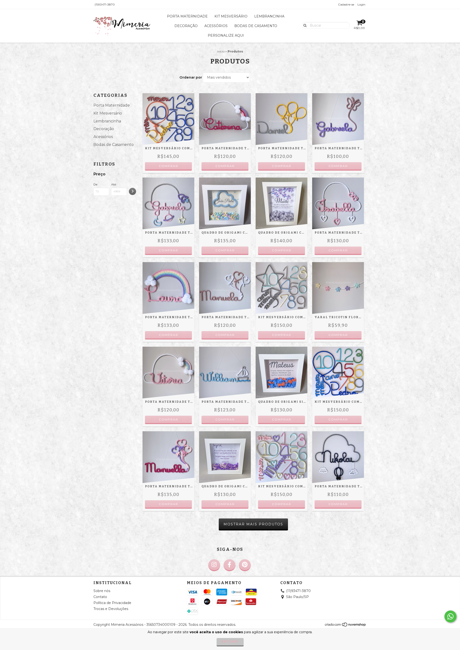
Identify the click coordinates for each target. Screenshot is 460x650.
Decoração (186, 26)
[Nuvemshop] (346, 626)
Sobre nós (101, 591)
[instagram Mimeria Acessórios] (214, 565)
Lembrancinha (269, 16)
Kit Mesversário (230, 16)
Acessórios (216, 26)
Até (113, 184)
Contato (100, 597)
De (95, 184)
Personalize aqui (226, 35)
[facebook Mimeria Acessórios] (230, 565)
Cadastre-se (346, 4)
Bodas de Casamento (255, 26)
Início (220, 51)
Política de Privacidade (112, 603)
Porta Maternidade (187, 16)
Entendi (230, 641)
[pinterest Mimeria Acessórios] (245, 565)
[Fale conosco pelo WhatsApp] (450, 616)
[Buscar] (304, 25)
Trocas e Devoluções (110, 609)
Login (361, 4)
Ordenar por (190, 77)
